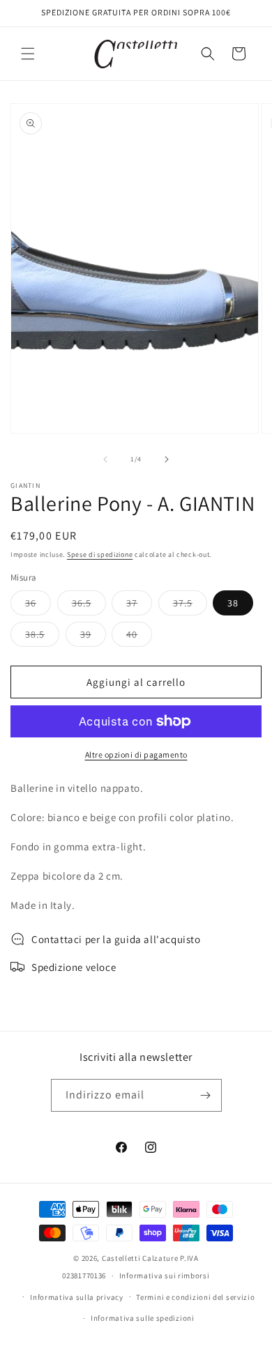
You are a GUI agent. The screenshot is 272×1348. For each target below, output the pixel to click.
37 (139, 605)
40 (139, 637)
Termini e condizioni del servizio (195, 1297)
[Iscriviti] (205, 1095)
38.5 (42, 637)
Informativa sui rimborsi (164, 1275)
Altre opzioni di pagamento (136, 754)
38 (233, 603)
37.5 (190, 605)
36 (38, 605)
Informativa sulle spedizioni (143, 1318)
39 (93, 637)
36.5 (89, 605)
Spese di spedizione (100, 554)
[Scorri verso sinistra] (105, 459)
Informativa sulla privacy (76, 1297)
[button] (28, 53)
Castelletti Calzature (140, 1258)
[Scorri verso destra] (166, 459)
